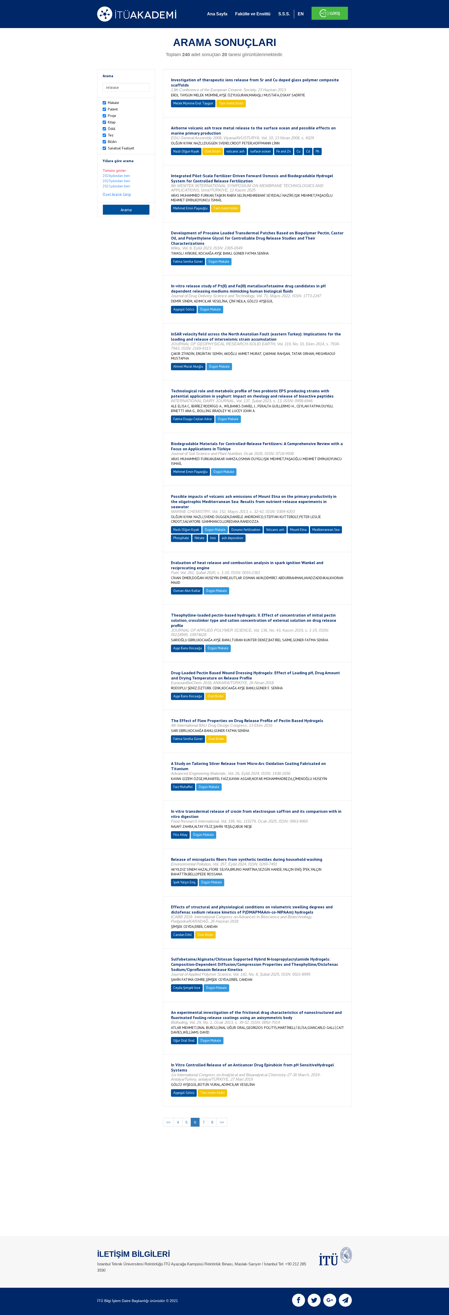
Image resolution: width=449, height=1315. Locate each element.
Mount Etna (298, 529)
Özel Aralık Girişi (117, 194)
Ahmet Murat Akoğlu (188, 366)
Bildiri (112, 141)
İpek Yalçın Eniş (184, 882)
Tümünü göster (114, 170)
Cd (308, 151)
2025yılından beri (116, 181)
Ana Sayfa (217, 14)
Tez (111, 135)
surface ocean (260, 151)
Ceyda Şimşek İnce (186, 988)
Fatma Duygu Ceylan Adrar (192, 419)
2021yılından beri (116, 186)
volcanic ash (235, 151)
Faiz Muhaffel (183, 787)
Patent (113, 109)
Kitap (112, 122)
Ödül (111, 128)
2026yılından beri (116, 175)
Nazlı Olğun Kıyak (186, 151)
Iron (213, 538)
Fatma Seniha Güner (188, 261)
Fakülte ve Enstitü (252, 14)
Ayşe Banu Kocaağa (187, 648)
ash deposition (232, 538)
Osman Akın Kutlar (186, 591)
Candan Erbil (182, 935)
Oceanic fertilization (245, 529)
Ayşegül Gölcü (183, 309)
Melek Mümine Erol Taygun (193, 103)
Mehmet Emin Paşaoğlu (190, 208)
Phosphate (181, 538)
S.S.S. (284, 14)
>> (222, 1122)
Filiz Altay (180, 834)
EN (301, 14)
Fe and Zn (283, 151)
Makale (113, 102)
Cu (298, 151)
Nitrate (199, 538)
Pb (317, 151)
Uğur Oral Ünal (184, 1040)
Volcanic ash (275, 529)
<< (168, 1122)
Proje (112, 115)
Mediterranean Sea (326, 529)
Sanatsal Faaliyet (121, 148)
